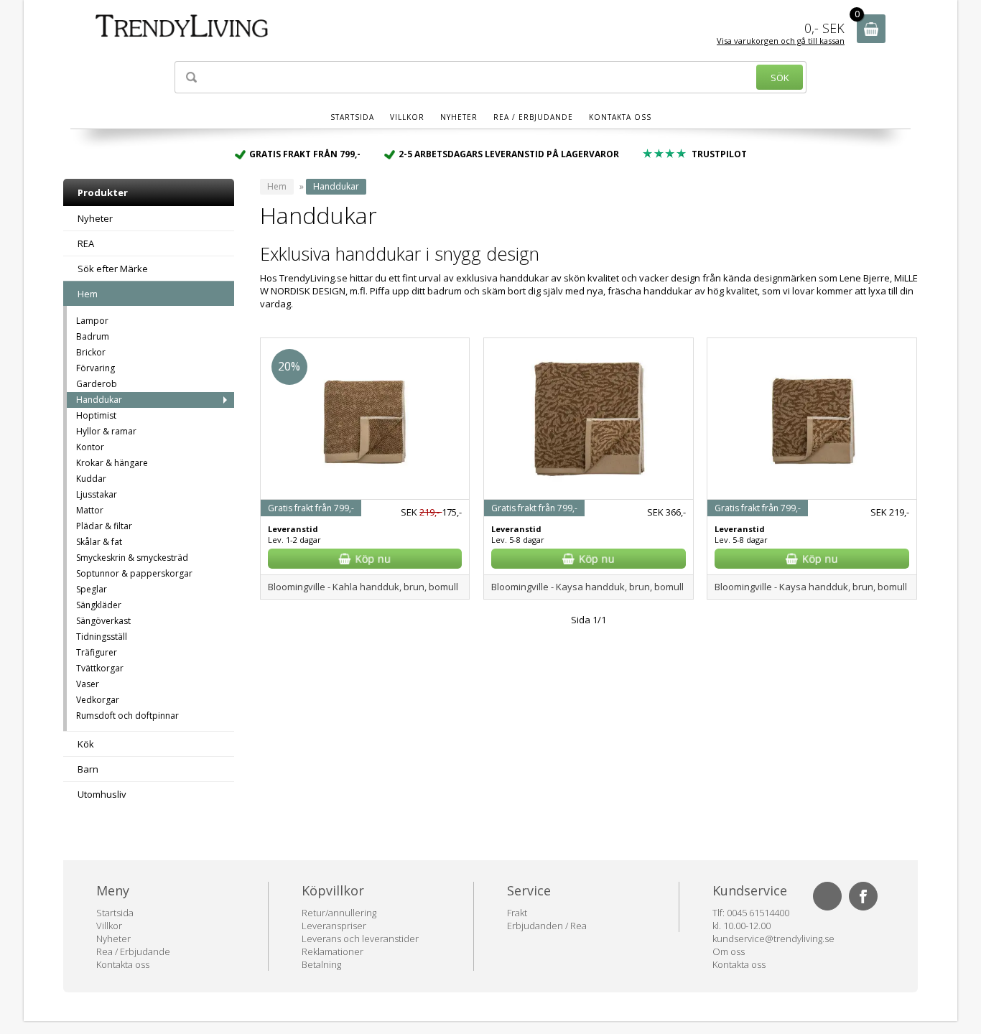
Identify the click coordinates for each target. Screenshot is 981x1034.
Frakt (517, 912)
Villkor (407, 117)
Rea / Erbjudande (533, 117)
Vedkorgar (97, 700)
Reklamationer (332, 951)
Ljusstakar (96, 494)
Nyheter (459, 117)
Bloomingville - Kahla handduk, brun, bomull (363, 586)
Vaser (87, 684)
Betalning (321, 964)
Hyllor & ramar (106, 431)
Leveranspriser (334, 925)
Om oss (728, 951)
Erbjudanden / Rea (547, 925)
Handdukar (99, 399)
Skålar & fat (99, 542)
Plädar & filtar (104, 526)
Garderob (96, 384)
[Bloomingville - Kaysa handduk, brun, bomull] (588, 485)
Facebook (863, 896)
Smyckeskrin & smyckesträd (132, 557)
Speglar (91, 589)
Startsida (352, 117)
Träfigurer (96, 652)
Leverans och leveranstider (360, 938)
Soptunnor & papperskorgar (134, 573)
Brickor (91, 352)
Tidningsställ (101, 636)
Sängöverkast (103, 621)
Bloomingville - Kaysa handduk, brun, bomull (587, 586)
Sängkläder (98, 605)
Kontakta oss (620, 117)
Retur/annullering (339, 912)
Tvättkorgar (100, 668)
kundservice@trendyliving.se (773, 938)
